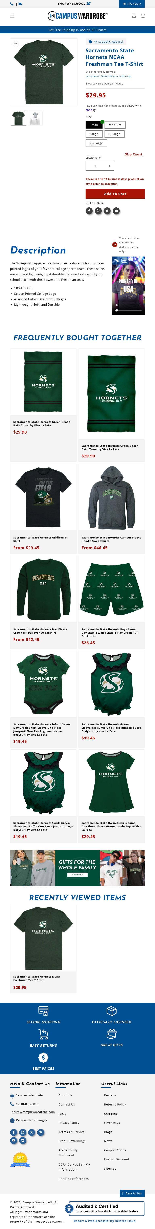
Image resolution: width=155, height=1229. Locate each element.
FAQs (62, 1114)
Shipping (111, 1114)
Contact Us (67, 1104)
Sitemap (110, 1168)
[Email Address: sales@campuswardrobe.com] (21, 4)
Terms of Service (72, 1132)
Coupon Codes (115, 1150)
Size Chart (133, 154)
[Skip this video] (116, 260)
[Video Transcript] (124, 260)
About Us (65, 1095)
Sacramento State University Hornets (109, 76)
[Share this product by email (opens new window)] (116, 210)
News (108, 1141)
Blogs (108, 1132)
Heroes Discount (116, 1159)
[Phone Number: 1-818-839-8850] (12, 4)
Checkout (134, 4)
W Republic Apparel (108, 41)
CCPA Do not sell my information (74, 1166)
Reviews (110, 1095)
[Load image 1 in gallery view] (18, 118)
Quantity (93, 158)
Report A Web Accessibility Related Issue (104, 1221)
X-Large (114, 134)
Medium (115, 125)
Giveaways (112, 1123)
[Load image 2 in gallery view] (35, 118)
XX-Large (96, 143)
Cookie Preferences (74, 1179)
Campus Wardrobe (36, 1202)
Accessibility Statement (68, 1152)
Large (94, 134)
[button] (12, 15)
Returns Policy (115, 1104)
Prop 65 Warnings (72, 1141)
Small (94, 125)
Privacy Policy (69, 1123)
